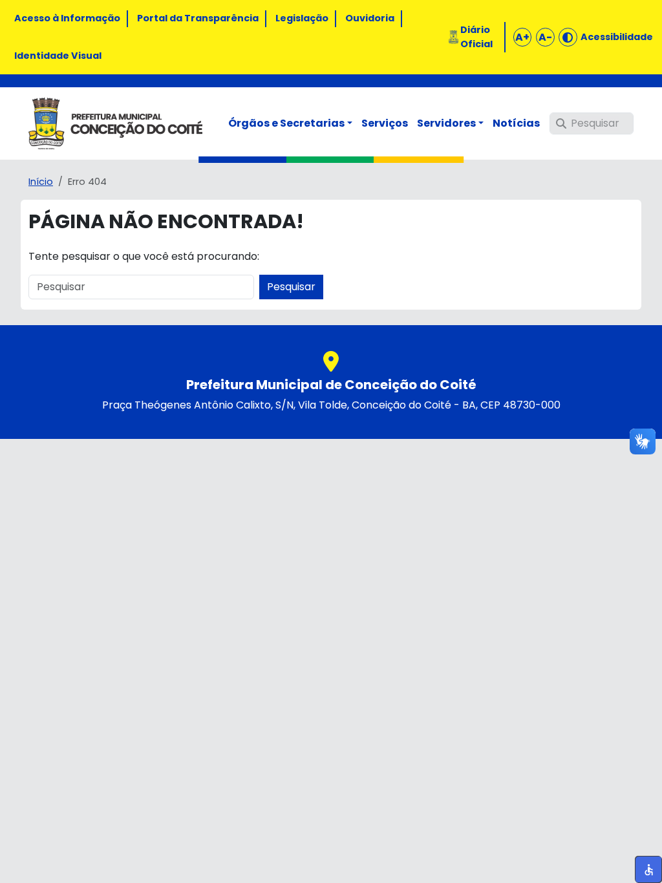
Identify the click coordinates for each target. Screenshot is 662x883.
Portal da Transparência (198, 18)
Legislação (301, 18)
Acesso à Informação (67, 18)
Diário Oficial (476, 36)
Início (40, 181)
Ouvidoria (369, 18)
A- (545, 37)
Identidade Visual (57, 55)
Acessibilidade (617, 36)
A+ (522, 37)
